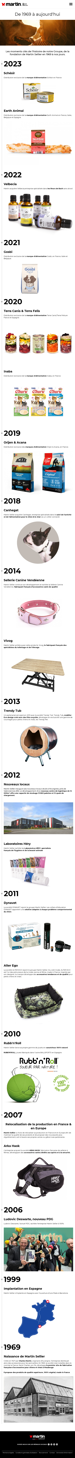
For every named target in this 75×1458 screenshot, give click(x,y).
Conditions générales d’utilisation (26, 1453)
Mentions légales (8, 1453)
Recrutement (43, 1453)
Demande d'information (64, 1453)
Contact (52, 1453)
